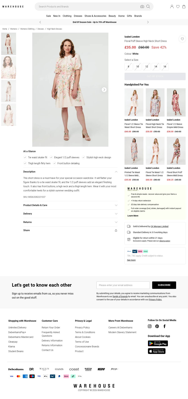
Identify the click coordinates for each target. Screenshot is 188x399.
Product (79, 351)
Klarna (11, 346)
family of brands (120, 296)
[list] (70, 90)
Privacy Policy (82, 327)
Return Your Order (51, 327)
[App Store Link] (158, 347)
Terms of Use (82, 341)
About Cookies (83, 336)
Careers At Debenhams (120, 327)
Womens (13, 29)
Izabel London (132, 36)
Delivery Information (52, 340)
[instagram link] (149, 326)
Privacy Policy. (155, 299)
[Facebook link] (164, 326)
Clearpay (13, 341)
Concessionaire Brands (87, 346)
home (4, 29)
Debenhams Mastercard (20, 336)
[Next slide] (148, 22)
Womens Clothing (27, 29)
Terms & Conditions (85, 332)
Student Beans (15, 351)
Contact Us (47, 350)
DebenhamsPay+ (17, 332)
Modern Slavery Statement (122, 332)
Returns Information (52, 345)
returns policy (164, 241)
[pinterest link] (157, 326)
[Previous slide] (40, 22)
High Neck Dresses (54, 29)
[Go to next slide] (104, 89)
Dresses (41, 29)
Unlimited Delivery (17, 327)
